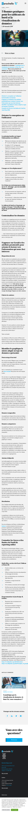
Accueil (3, 7)
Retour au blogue (9, 53)
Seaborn (4, 526)
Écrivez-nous (14, 739)
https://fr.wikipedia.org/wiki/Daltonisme (12, 662)
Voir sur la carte (5, 773)
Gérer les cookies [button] (6, 809)
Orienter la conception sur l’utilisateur (11, 96)
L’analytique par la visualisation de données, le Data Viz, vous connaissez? (13, 67)
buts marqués (7, 371)
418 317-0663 (8, 785)
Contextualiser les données (9, 97)
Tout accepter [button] (14, 809)
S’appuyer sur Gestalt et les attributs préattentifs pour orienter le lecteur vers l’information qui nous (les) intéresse (12, 101)
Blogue (7, 7)
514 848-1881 (8, 770)
